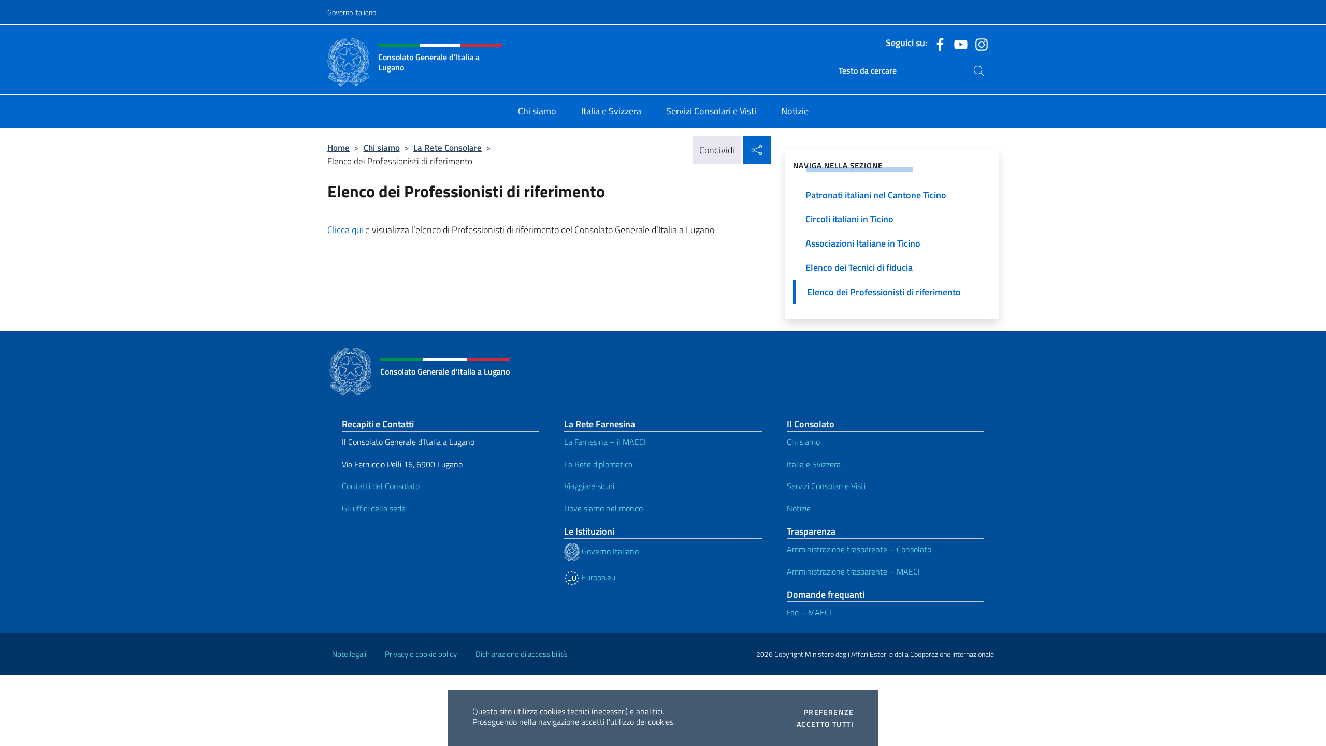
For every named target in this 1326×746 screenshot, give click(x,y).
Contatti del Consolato (381, 486)
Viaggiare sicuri (589, 486)
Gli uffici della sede (374, 508)
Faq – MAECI (809, 612)
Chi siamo (382, 147)
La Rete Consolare (447, 147)
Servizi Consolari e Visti (826, 486)
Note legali (349, 654)
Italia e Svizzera (814, 464)
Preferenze (829, 712)
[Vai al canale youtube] (958, 43)
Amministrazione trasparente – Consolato (859, 549)
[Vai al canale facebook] (937, 43)
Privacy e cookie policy (421, 654)
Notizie (799, 508)
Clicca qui (345, 230)
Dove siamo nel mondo (603, 508)
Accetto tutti (825, 724)
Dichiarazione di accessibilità (521, 654)
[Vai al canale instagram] (979, 43)
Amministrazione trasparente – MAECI (853, 571)
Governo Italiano (351, 12)
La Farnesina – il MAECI (605, 442)
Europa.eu (597, 577)
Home (338, 147)
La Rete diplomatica (598, 464)
